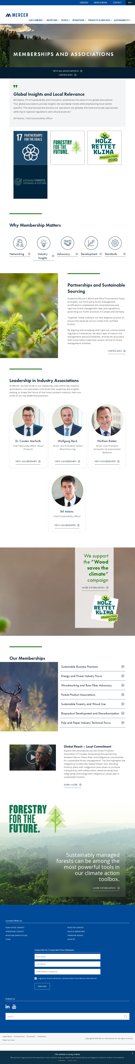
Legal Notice (7, 1036)
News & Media (100, 3)
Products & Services (99, 20)
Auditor (71, 939)
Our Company (36, 20)
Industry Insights (42, 256)
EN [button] (129, 3)
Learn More (71, 784)
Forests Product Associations (78, 695)
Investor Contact (76, 928)
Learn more (72, 1060)
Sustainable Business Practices (79, 666)
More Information (93, 587)
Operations (78, 20)
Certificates (66, 74)
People (64, 20)
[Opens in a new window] (67, 147)
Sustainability (121, 20)
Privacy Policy (19, 1036)
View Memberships (26, 461)
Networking (16, 254)
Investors (52, 20)
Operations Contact (15, 931)
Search (125, 1016)
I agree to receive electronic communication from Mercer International (67, 978)
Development (89, 254)
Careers (84, 3)
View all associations (66, 70)
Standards (111, 254)
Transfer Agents (75, 935)
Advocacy (63, 254)
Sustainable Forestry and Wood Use (83, 704)
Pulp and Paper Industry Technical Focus (86, 723)
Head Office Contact (15, 928)
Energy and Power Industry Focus (81, 676)
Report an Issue (9, 1040)
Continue (61, 1060)
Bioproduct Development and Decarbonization (90, 713)
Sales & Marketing (76, 931)
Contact (117, 3)
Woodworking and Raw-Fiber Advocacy (86, 685)
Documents (31, 1036)
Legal (8, 939)
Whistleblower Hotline (16, 935)
